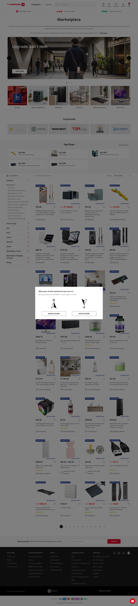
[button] (132, 601)
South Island (84, 314)
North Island (54, 314)
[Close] (100, 289)
